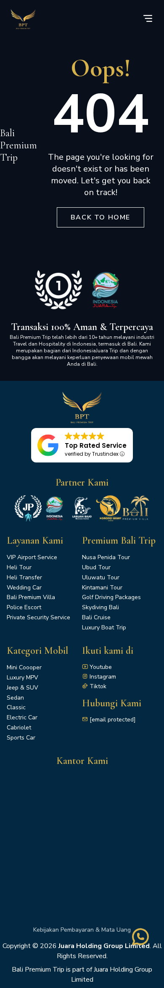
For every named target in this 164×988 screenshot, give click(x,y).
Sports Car (21, 738)
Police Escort (24, 607)
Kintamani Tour (102, 588)
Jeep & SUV (22, 688)
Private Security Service (38, 617)
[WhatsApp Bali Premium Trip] (140, 942)
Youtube (101, 667)
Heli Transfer (24, 577)
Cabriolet (19, 728)
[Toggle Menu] (148, 19)
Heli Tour (19, 567)
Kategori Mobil (37, 651)
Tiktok (98, 686)
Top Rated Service (96, 445)
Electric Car (22, 717)
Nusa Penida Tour (106, 557)
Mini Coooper (24, 667)
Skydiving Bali (100, 607)
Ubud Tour (96, 567)
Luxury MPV (22, 678)
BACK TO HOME (100, 217)
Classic (16, 707)
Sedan (15, 698)
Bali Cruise (96, 617)
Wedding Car (24, 588)
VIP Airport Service (32, 557)
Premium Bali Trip (119, 540)
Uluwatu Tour (100, 577)
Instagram (103, 677)
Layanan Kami (35, 540)
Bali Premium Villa (31, 597)
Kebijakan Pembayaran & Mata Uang (82, 930)
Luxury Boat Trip (104, 627)
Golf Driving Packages (111, 597)
